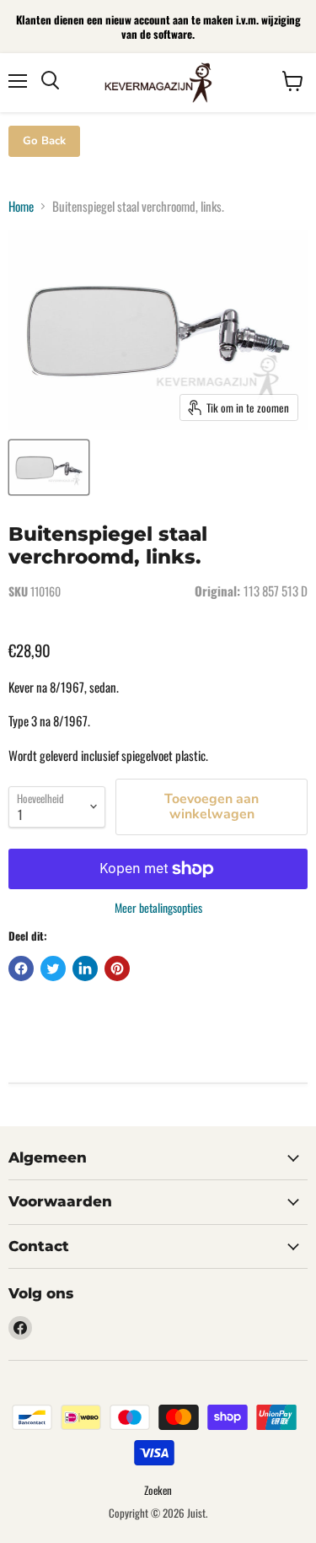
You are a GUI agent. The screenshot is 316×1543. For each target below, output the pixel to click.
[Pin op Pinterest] (117, 968)
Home (21, 206)
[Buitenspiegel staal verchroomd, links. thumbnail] (48, 467)
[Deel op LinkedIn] (85, 968)
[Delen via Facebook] (21, 968)
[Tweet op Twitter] (53, 968)
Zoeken (158, 1489)
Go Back (44, 140)
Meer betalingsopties (158, 907)
